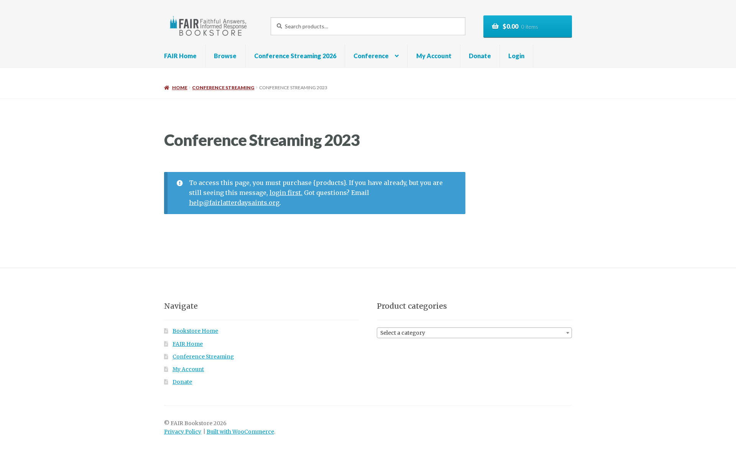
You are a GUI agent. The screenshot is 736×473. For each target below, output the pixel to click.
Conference (371, 55)
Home (179, 87)
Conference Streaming (223, 87)
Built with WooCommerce (240, 432)
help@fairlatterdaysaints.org (234, 202)
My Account (434, 55)
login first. (285, 192)
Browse (225, 55)
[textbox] (474, 333)
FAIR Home (180, 55)
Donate (480, 55)
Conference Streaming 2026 (295, 55)
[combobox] (474, 332)
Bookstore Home (195, 331)
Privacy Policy (182, 432)
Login (516, 55)
